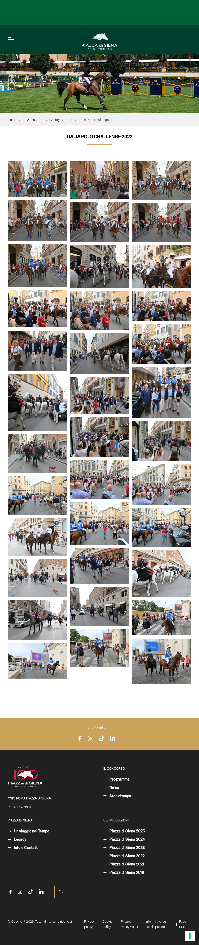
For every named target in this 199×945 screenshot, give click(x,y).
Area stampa (120, 795)
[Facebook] (80, 738)
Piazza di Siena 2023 (127, 847)
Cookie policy (108, 924)
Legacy (19, 839)
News (114, 787)
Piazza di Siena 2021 (126, 864)
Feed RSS (182, 924)
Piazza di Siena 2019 (126, 872)
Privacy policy (89, 924)
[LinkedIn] (112, 738)
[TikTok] (101, 738)
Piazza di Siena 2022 (127, 856)
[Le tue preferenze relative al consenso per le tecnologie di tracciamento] (190, 936)
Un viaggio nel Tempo (31, 831)
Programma (119, 779)
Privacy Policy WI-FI (129, 924)
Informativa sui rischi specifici (156, 924)
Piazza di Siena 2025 (127, 831)
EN (60, 892)
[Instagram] (90, 738)
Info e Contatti (26, 847)
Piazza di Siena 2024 (127, 839)
